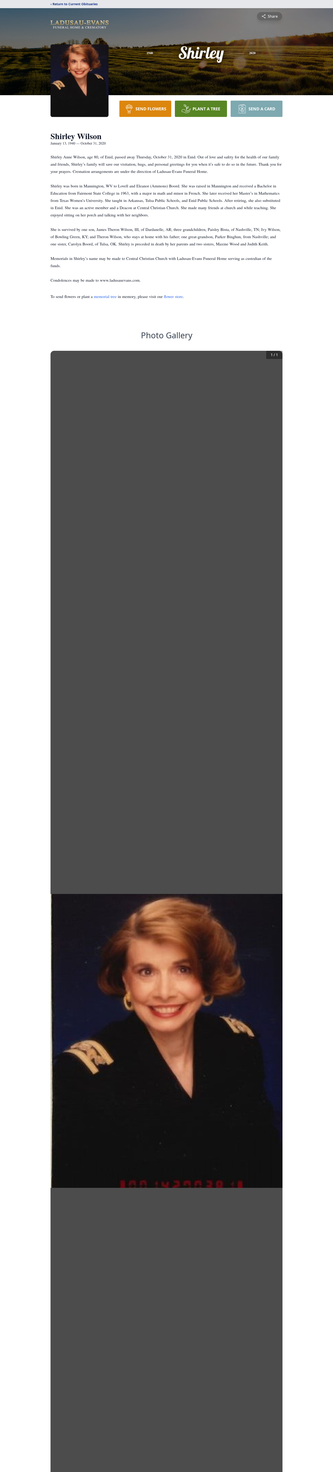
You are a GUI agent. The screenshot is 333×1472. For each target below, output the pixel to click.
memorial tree (105, 296)
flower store (173, 296)
